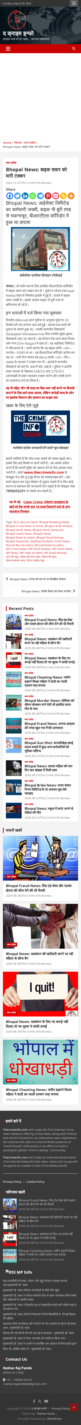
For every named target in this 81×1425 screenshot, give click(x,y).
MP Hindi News (62, 549)
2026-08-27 (32, 732)
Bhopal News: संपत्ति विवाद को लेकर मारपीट (46, 591)
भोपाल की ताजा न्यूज (30, 557)
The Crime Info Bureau (36, 183)
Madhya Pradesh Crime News (50, 541)
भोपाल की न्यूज (49, 557)
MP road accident (31, 553)
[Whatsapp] (32, 195)
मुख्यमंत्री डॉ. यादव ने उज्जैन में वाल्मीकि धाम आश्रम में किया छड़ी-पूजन (40, 1343)
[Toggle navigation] (8, 48)
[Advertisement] (40, 95)
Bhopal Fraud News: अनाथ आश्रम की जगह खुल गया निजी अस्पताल (50, 725)
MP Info (24, 1272)
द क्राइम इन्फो (18, 33)
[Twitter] (17, 195)
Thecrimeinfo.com (15, 1129)
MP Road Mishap (55, 553)
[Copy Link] (63, 195)
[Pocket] (55, 195)
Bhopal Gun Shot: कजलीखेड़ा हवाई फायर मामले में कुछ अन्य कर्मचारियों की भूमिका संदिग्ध (49, 747)
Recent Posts (21, 608)
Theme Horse (46, 1413)
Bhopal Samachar (17, 541)
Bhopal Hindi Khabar (58, 526)
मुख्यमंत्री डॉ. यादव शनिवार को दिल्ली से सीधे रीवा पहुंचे (31, 1290)
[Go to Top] (74, 1407)
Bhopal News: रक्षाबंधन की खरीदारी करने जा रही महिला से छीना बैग (48, 641)
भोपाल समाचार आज (15, 560)
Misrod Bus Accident (19, 545)
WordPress (54, 1419)
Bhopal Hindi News (18, 530)
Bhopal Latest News (19, 533)
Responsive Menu (74, 3)
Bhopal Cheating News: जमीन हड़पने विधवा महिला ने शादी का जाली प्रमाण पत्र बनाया (48, 681)
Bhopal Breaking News (54, 522)
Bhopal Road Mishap (50, 537)
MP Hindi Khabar (39, 549)
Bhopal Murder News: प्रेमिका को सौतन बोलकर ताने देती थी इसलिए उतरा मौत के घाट (49, 704)
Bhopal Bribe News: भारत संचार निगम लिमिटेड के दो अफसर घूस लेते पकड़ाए (48, 789)
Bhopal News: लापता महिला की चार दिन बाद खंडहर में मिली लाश (48, 768)
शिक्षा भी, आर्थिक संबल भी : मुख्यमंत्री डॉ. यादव (27, 1349)
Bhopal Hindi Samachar (48, 530)
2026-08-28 (32, 628)
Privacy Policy (12, 1181)
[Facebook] (9, 195)
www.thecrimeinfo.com (44, 472)
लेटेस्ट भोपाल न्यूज (36, 560)
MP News (12, 553)
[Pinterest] (48, 195)
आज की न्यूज (12, 557)
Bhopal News (42, 533)
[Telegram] (40, 195)
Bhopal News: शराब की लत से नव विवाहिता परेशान (38, 579)
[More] (71, 195)
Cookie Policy (35, 1181)
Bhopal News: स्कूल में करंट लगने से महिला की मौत (49, 810)
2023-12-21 (13, 183)
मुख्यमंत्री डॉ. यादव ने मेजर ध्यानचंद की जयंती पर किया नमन (34, 1338)
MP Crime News (16, 549)
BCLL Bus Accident (26, 522)
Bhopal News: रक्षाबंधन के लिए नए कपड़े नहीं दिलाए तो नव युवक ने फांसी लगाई (50, 660)
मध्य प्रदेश (11, 162)
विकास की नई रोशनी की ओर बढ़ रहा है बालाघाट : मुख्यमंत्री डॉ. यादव (38, 1333)
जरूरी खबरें (14, 830)
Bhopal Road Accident (20, 537)
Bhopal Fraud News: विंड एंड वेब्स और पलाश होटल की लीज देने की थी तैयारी (49, 622)
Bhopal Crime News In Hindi (24, 526)
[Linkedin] (25, 195)
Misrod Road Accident (49, 545)
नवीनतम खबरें (15, 1192)
